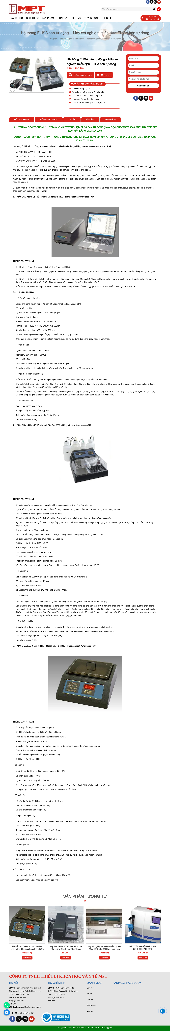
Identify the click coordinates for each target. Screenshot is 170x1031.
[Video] (12, 82)
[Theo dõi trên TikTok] (151, 2)
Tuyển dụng (92, 18)
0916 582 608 (60, 994)
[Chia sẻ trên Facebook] (135, 98)
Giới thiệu (32, 18)
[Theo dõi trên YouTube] (159, 2)
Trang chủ (16, 18)
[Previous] (9, 935)
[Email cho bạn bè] (145, 98)
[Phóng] (12, 89)
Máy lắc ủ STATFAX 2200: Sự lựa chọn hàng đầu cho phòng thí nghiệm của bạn (27, 949)
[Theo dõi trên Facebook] (147, 2)
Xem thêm (27, 958)
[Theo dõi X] (19, 1019)
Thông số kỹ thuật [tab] (49, 119)
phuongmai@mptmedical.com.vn (28, 1007)
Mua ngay (105, 75)
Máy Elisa (117, 39)
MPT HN (20, 1001)
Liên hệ (107, 18)
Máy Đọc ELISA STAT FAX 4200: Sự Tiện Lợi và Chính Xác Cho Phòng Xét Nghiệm (66, 949)
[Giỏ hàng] (159, 9)
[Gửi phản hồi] (154, 9)
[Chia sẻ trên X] (140, 98)
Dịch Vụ (76, 18)
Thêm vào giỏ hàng (83, 75)
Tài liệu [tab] (71, 119)
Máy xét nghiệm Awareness (72, 39)
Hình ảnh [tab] (90, 119)
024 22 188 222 (19, 997)
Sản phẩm (48, 18)
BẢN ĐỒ (12, 1004)
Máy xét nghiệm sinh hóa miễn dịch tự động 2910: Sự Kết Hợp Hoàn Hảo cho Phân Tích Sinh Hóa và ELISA (104, 949)
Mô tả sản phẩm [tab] (21, 119)
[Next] (161, 935)
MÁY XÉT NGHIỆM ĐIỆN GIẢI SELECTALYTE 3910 (142, 947)
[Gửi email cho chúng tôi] (155, 2)
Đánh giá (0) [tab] (110, 119)
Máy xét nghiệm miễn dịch (98, 39)
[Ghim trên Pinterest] (151, 98)
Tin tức (63, 18)
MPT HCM (60, 997)
